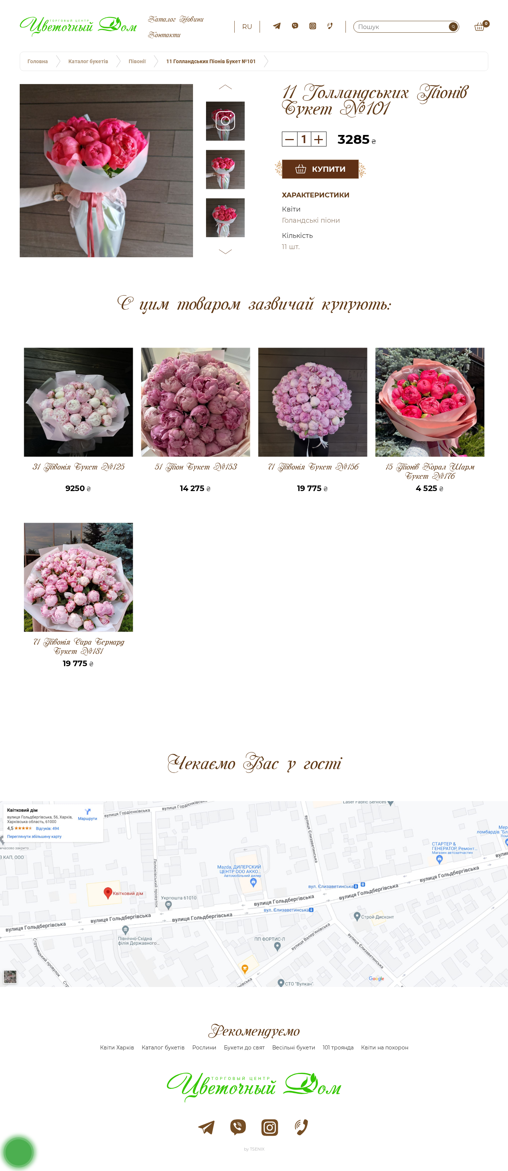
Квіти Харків (117, 1047)
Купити (328, 169)
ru (247, 27)
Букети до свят (244, 1047)
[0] (479, 27)
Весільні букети (293, 1047)
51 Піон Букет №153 (196, 467)
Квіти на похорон (384, 1047)
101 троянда (338, 1047)
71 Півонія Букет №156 (312, 467)
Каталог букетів (163, 1047)
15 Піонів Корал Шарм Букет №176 (430, 471)
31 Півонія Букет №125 (78, 467)
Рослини (204, 1047)
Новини (191, 19)
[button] (225, 88)
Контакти (164, 34)
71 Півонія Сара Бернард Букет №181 (78, 646)
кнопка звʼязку (18, 1152)
